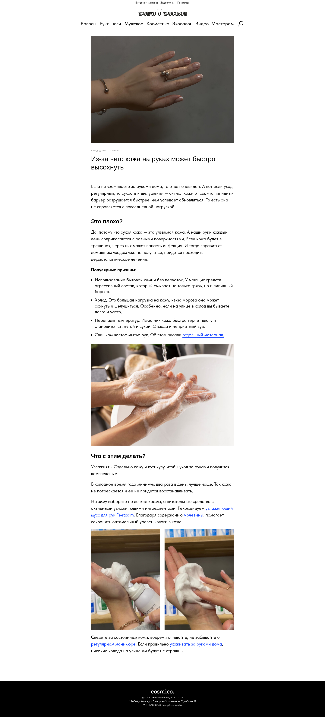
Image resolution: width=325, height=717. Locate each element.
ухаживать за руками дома (196, 644)
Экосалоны (167, 2)
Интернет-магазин (146, 2)
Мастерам (222, 23)
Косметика (158, 23)
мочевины (193, 515)
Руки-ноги (110, 23)
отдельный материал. (203, 334)
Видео (202, 23)
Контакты (183, 2)
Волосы (88, 23)
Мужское (134, 23)
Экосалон (182, 23)
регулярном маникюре (113, 644)
